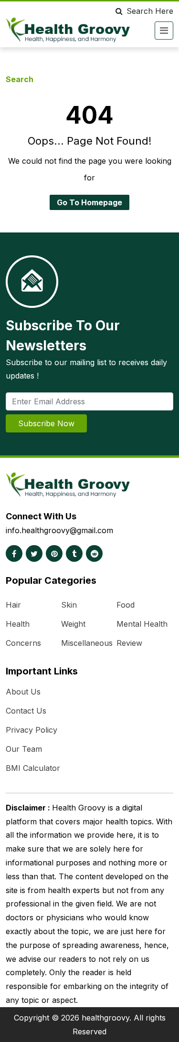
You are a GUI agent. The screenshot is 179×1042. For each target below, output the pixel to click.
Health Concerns (23, 633)
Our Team (24, 749)
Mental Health (142, 624)
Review (129, 643)
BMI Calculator (33, 768)
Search (19, 79)
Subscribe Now (46, 423)
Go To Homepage (89, 202)
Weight (73, 624)
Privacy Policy (31, 730)
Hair (13, 605)
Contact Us (26, 711)
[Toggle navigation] (164, 30)
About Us (23, 691)
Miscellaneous (87, 643)
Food (125, 605)
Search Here (149, 11)
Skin (69, 605)
